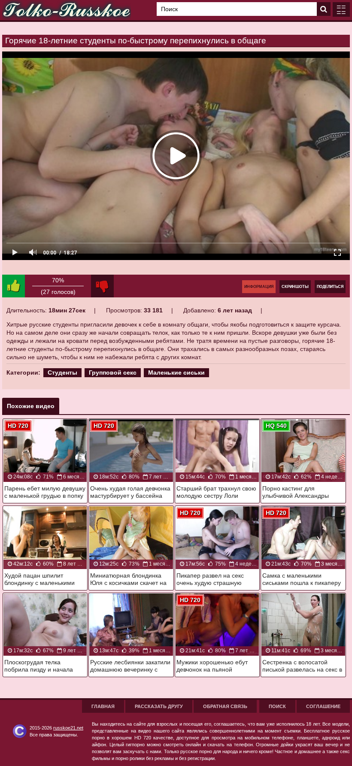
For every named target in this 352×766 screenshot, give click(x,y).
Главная (103, 706)
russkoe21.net (68, 727)
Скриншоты (295, 287)
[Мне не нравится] (102, 286)
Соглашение (323, 706)
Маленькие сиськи (176, 372)
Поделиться (330, 287)
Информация (258, 287)
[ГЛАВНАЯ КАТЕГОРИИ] (341, 9)
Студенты (62, 372)
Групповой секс (113, 372)
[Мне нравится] (13, 286)
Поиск (277, 706)
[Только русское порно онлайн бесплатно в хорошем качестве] (66, 10)
